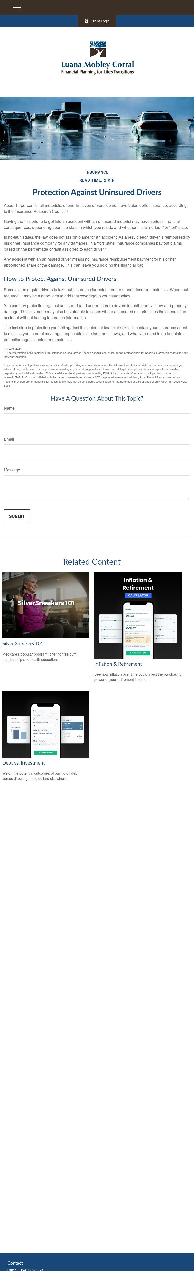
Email (9, 439)
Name (9, 408)
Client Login (100, 20)
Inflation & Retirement (118, 664)
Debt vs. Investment (23, 763)
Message (12, 470)
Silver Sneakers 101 (22, 643)
